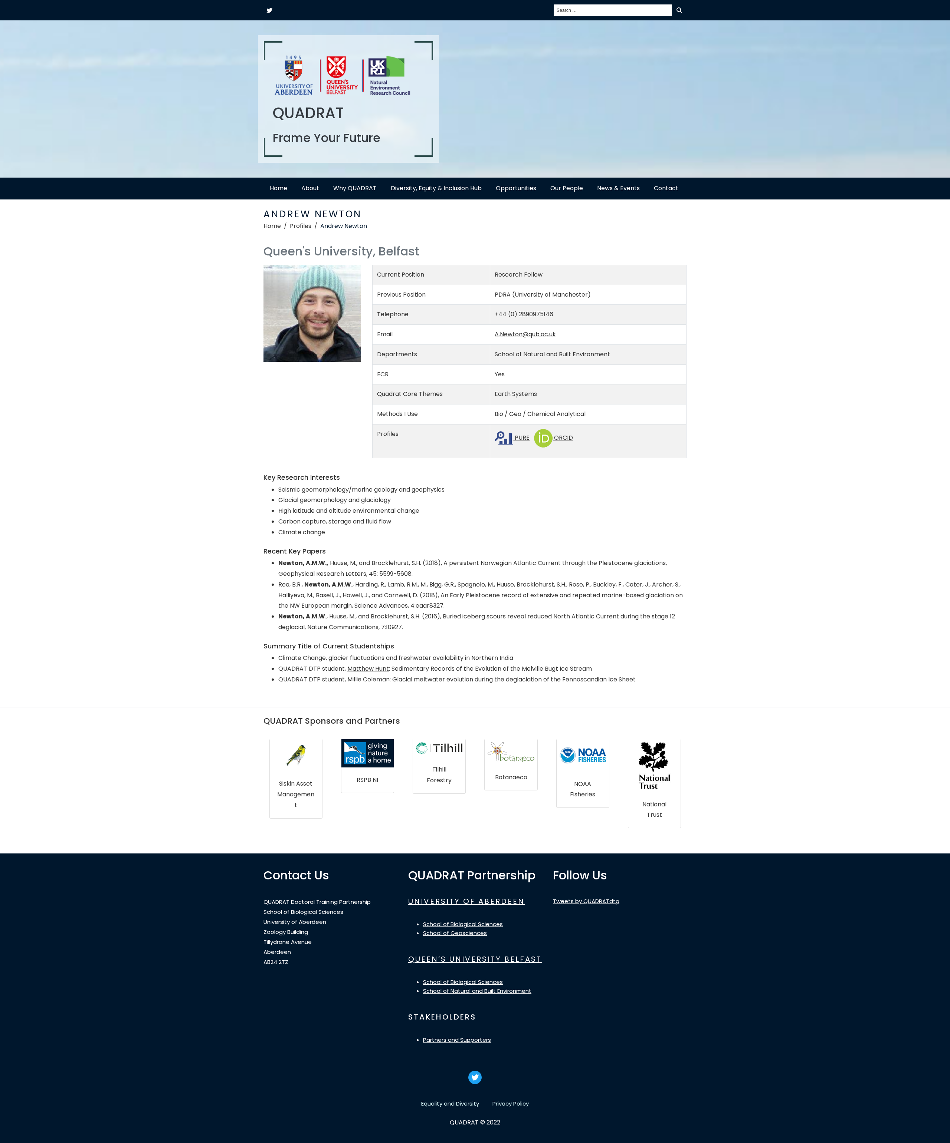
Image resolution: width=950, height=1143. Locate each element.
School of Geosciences (455, 933)
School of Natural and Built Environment (477, 991)
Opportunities (516, 188)
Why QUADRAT (355, 188)
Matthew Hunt (368, 668)
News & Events (618, 188)
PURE (521, 437)
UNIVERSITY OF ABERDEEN (466, 901)
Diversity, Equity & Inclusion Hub (436, 188)
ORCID (563, 437)
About (310, 188)
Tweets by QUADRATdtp (586, 901)
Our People (566, 188)
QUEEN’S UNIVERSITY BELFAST (475, 959)
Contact (666, 188)
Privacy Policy (510, 1103)
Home (278, 188)
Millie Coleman (368, 679)
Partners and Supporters (457, 1040)
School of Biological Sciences (463, 924)
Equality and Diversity (450, 1103)
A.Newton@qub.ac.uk (525, 334)
